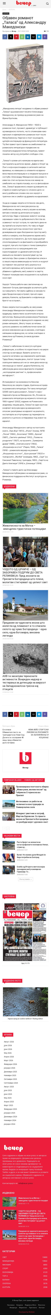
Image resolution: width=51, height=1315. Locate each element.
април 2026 (9, 1056)
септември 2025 (11, 1083)
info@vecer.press (25, 1183)
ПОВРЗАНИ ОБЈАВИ (12, 780)
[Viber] (44, 36)
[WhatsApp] (22, 36)
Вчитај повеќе (25, 879)
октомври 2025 (10, 1079)
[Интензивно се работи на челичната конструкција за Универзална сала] (8, 804)
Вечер (14, 31)
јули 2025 (8, 1090)
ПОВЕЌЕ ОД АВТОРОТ (33, 780)
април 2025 (9, 1101)
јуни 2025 (8, 1094)
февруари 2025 (10, 1109)
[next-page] (8, 828)
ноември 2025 (10, 1075)
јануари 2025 (9, 1113)
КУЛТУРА (12, 9)
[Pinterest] (16, 36)
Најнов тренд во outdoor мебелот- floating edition (25, 1019)
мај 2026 (8, 1053)
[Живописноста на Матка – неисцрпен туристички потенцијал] (9, 1202)
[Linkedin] (27, 36)
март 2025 (8, 1105)
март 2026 (8, 1060)
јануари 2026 (9, 1068)
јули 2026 (8, 1045)
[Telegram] (39, 36)
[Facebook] (4, 36)
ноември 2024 (10, 1120)
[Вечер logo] (25, 3)
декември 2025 (10, 1071)
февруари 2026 (10, 1064)
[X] (10, 36)
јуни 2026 (8, 1049)
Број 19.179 (25, 963)
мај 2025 (8, 1098)
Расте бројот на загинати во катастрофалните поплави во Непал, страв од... (32, 844)
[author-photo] (25, 764)
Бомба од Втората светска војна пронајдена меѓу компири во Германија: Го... (31, 869)
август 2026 (9, 1041)
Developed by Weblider (27, 1312)
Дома (4, 9)
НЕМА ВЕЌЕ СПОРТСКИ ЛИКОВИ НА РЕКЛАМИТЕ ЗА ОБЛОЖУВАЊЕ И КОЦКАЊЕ (38, 734)
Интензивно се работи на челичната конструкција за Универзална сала (30, 804)
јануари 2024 (9, 1124)
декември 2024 (10, 1116)
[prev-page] (4, 828)
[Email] (33, 36)
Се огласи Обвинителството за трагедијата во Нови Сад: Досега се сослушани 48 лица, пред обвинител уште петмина (13, 736)
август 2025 (9, 1086)
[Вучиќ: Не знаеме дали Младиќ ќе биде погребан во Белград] (8, 858)
